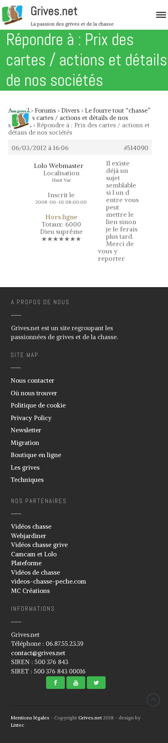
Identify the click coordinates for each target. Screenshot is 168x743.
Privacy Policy (31, 418)
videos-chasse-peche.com (48, 581)
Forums (45, 110)
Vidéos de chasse (35, 572)
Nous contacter (32, 380)
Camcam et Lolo (34, 554)
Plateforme (26, 563)
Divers (70, 110)
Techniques (27, 480)
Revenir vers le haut (153, 699)
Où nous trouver (34, 393)
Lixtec (17, 725)
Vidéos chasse (31, 526)
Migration (25, 443)
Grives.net (54, 11)
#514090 (136, 147)
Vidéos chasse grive (39, 545)
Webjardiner (28, 536)
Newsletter (26, 430)
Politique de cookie (38, 405)
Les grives (25, 467)
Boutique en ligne (36, 455)
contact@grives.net (38, 653)
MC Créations (30, 591)
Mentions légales (30, 718)
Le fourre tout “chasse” (117, 110)
